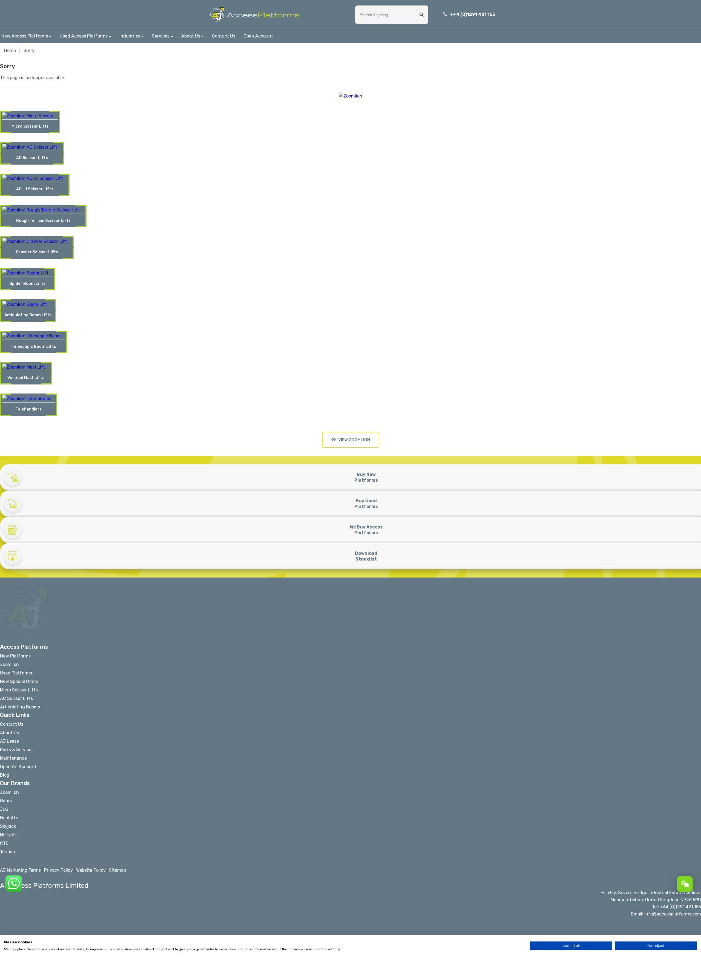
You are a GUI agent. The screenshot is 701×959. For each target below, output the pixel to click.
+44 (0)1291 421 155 (472, 14)
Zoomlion (9, 664)
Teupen (7, 851)
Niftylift (8, 834)
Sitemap (117, 870)
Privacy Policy (58, 870)
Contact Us (223, 36)
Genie (6, 800)
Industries (129, 36)
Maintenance (13, 758)
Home (10, 50)
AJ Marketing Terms (20, 870)
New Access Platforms (24, 36)
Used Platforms (16, 673)
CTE (4, 843)
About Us (190, 36)
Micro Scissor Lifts (19, 690)
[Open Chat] (685, 884)
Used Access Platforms (84, 36)
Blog (4, 775)
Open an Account (18, 766)
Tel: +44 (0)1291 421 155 (676, 906)
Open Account (258, 36)
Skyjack (8, 826)
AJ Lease (9, 741)
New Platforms (15, 656)
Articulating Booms (20, 707)
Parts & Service (15, 749)
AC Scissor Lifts (16, 698)
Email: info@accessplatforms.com (666, 914)
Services (160, 36)
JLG (4, 809)
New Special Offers (19, 681)
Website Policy (91, 870)
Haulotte (9, 817)
